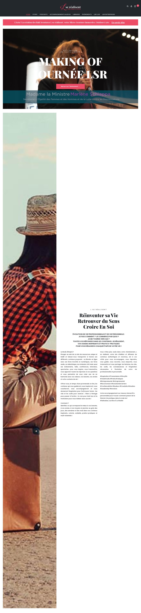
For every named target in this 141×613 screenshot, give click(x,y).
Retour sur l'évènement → (70, 86)
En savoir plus (118, 22)
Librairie (76, 14)
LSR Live (97, 14)
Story (35, 14)
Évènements (87, 14)
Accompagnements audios (60, 14)
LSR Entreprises (108, 14)
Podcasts (43, 14)
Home (28, 14)
